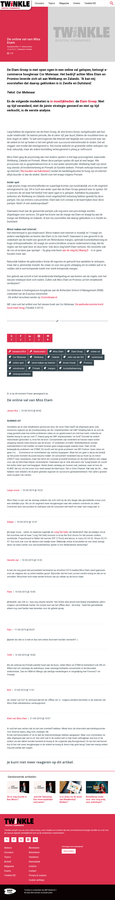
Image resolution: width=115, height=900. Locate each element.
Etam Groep (88, 101)
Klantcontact (27, 47)
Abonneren (34, 847)
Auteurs (8, 847)
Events (76, 3)
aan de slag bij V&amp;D (75, 250)
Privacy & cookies (37, 875)
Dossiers (39, 3)
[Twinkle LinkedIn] (21, 839)
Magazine (64, 3)
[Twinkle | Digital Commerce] (15, 5)
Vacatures (34, 857)
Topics (51, 3)
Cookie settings (36, 880)
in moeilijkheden (62, 101)
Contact (32, 871)
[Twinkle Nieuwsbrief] (28, 839)
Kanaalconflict (13, 47)
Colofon (32, 866)
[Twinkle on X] (6, 839)
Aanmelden (69, 851)
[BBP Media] (13, 891)
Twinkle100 (90, 3)
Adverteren (34, 852)
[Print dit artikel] (47, 338)
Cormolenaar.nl (49, 297)
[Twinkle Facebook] (13, 839)
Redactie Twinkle (25, 49)
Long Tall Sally (61, 532)
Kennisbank (34, 861)
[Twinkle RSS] (35, 839)
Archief (7, 861)
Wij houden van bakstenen (35, 171)
